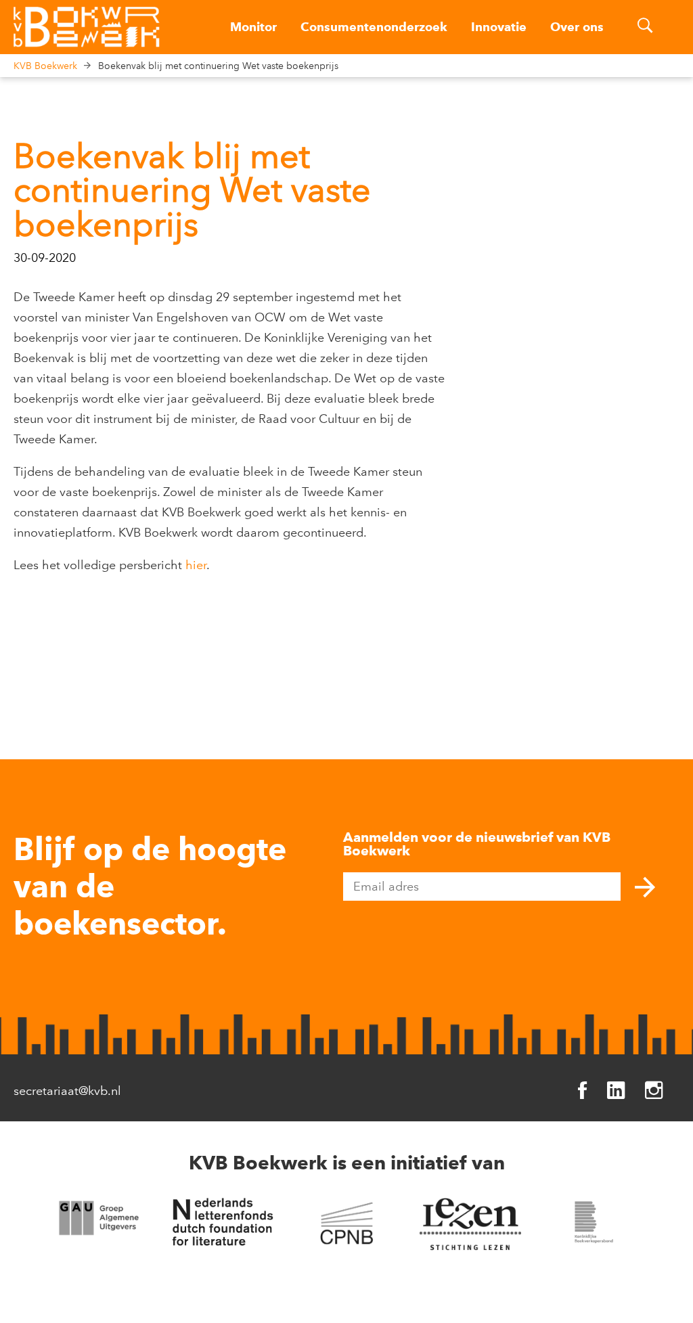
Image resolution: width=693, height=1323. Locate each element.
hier (195, 565)
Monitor (253, 27)
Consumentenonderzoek (373, 27)
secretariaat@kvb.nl (67, 1090)
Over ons (577, 27)
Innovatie (499, 27)
